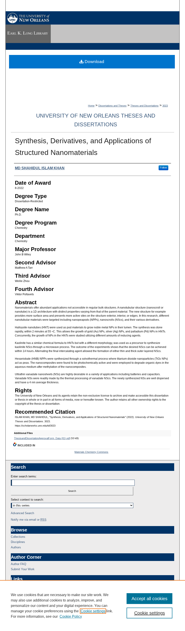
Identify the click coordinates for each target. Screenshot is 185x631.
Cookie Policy (71, 616)
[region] (92, 605)
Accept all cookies (149, 598)
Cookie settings (93, 611)
